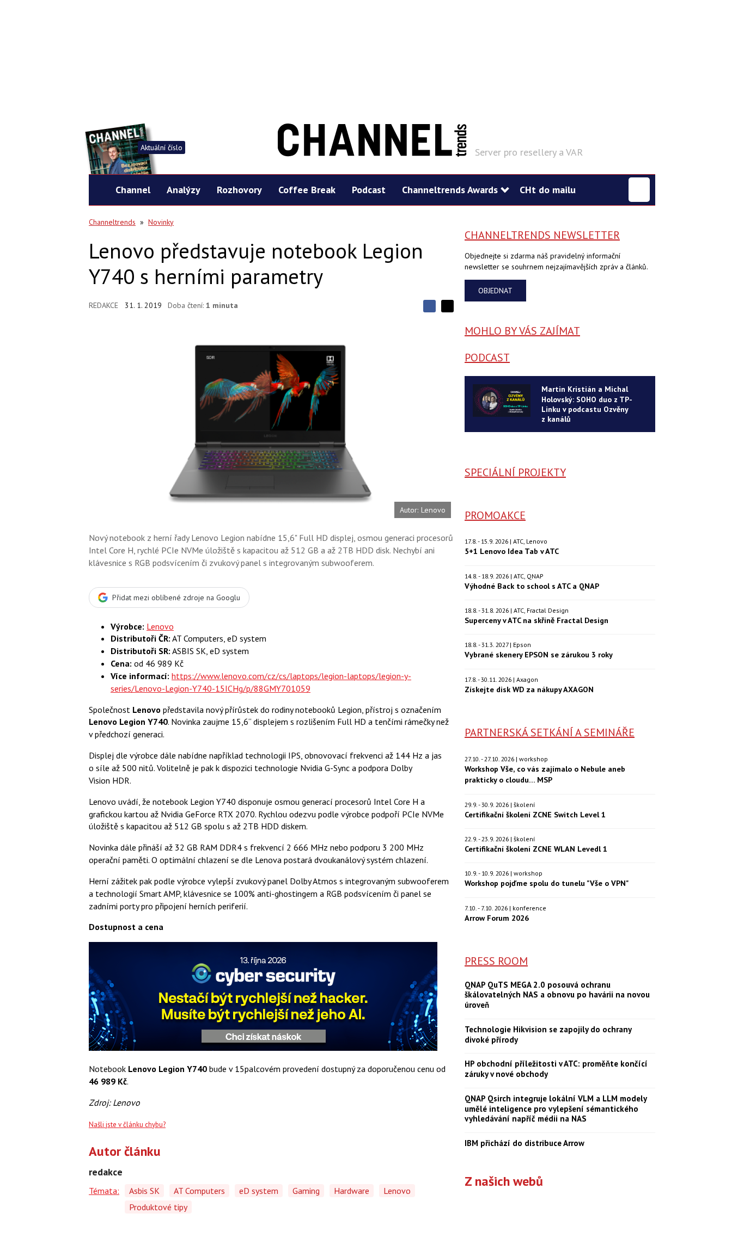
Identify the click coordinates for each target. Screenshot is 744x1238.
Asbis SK (144, 1190)
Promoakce (495, 515)
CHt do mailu (548, 189)
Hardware (351, 1190)
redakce (103, 305)
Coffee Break (307, 189)
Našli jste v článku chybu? (127, 1124)
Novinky (161, 222)
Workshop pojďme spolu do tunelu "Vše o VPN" (547, 883)
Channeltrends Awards (450, 189)
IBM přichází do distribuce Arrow (524, 1143)
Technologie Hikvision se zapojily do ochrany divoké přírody (548, 1035)
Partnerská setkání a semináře (550, 732)
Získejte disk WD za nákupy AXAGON (529, 689)
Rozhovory (239, 189)
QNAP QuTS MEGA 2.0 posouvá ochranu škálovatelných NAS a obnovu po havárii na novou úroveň (557, 995)
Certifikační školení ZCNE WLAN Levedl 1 (536, 848)
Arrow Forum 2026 (497, 918)
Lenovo (160, 626)
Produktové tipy (158, 1207)
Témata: (104, 1190)
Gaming (306, 1190)
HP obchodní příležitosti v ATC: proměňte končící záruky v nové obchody (556, 1069)
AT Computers (199, 1190)
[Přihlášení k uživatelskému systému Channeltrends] (639, 189)
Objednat (495, 290)
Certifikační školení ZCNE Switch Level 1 (535, 814)
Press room (496, 961)
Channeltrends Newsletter (542, 235)
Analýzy (183, 189)
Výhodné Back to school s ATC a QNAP (532, 586)
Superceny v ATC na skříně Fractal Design (536, 620)
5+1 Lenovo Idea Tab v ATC (512, 551)
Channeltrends (112, 222)
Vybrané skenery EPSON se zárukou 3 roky (539, 654)
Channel (132, 189)
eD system (258, 1190)
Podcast (369, 189)
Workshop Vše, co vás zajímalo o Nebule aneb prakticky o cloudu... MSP (545, 774)
